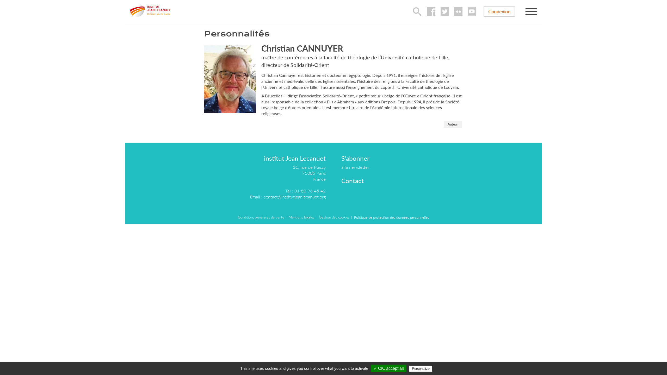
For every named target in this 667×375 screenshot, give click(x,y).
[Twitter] (445, 11)
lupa (417, 11)
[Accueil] (150, 10)
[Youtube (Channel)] (472, 11)
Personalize (421, 369)
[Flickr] (458, 11)
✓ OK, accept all (389, 368)
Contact (352, 180)
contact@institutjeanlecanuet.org (295, 196)
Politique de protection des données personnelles (391, 217)
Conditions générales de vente (261, 217)
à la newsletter (355, 167)
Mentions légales (301, 217)
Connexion (499, 11)
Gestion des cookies (334, 217)
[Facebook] (431, 11)
